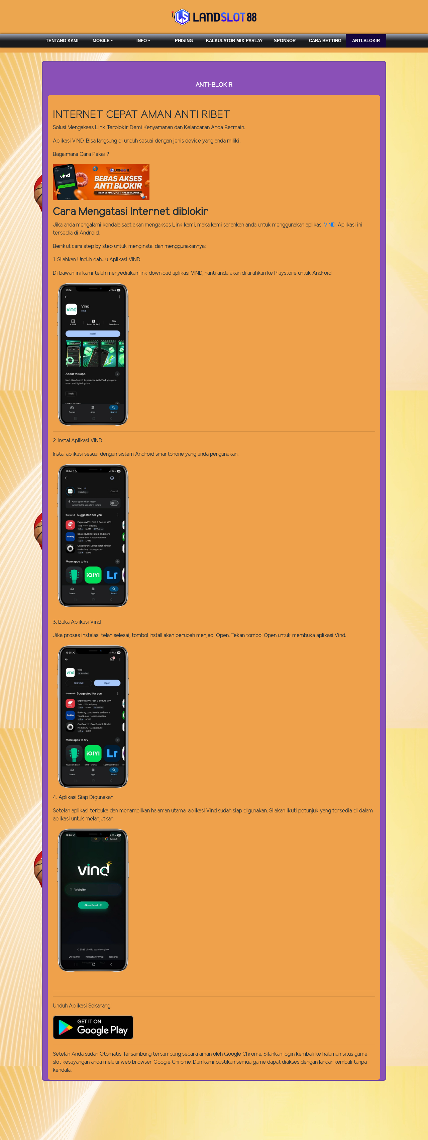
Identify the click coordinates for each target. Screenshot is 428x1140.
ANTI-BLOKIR (366, 40)
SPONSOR (285, 40)
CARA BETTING (325, 40)
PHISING (184, 40)
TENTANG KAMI (62, 40)
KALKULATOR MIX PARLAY (234, 40)
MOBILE (101, 40)
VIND (329, 225)
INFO (141, 40)
